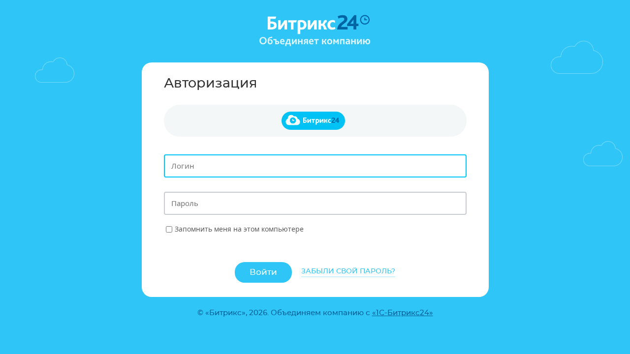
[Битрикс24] (315, 121)
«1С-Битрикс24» (402, 313)
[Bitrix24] (315, 30)
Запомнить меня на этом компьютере (239, 229)
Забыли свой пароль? (348, 271)
